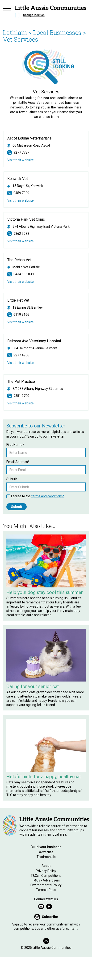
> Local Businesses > (57, 32)
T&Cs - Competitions (46, 875)
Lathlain (15, 32)
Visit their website (20, 160)
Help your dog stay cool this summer (44, 592)
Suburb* (12, 479)
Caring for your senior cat (32, 686)
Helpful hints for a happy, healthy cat (43, 776)
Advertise (46, 852)
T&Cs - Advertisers (46, 880)
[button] (7, 12)
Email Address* (17, 462)
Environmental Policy (46, 885)
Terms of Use (46, 890)
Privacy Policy (46, 871)
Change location (34, 15)
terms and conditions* (47, 496)
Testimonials (46, 857)
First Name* (15, 445)
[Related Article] (46, 560)
